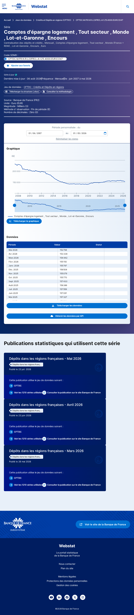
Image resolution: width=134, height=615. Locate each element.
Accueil (7, 20)
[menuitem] (127, 6)
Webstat (39, 6)
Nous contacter (67, 563)
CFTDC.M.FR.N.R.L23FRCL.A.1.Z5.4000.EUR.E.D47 (99, 20)
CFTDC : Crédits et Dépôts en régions (44, 87)
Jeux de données (23, 20)
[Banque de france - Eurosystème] (18, 6)
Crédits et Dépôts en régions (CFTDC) (53, 20)
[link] (57, 91)
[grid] (67, 270)
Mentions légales (67, 576)
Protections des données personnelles (67, 580)
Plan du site (67, 568)
